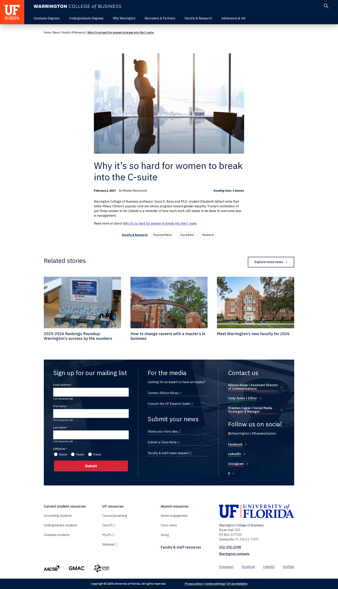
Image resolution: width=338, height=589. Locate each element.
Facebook (235, 444)
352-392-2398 (230, 547)
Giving (165, 535)
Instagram (236, 464)
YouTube (288, 567)
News (56, 32)
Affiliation (59, 449)
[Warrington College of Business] (77, 7)
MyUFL (123, 535)
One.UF (124, 525)
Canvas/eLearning (114, 516)
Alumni (63, 454)
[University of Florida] (12, 12)
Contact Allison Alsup (178, 393)
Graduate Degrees (47, 18)
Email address (61, 385)
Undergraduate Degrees (86, 18)
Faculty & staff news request (178, 453)
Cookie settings (215, 583)
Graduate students (57, 535)
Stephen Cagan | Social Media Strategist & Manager (250, 409)
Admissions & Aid (233, 18)
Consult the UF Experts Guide (178, 404)
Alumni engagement (174, 516)
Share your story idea (178, 431)
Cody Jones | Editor (242, 398)
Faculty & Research (198, 18)
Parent (80, 454)
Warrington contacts (234, 554)
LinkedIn (234, 454)
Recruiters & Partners (160, 18)
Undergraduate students (60, 525)
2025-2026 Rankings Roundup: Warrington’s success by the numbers (78, 336)
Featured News (162, 235)
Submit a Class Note (178, 442)
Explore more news (268, 262)
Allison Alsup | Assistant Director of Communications (253, 387)
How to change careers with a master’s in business (167, 336)
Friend (97, 454)
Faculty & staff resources (181, 547)
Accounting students (58, 516)
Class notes (169, 525)
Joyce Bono (187, 235)
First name (59, 406)
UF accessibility (237, 583)
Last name (59, 427)
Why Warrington (124, 18)
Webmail (125, 544)
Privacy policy (194, 583)
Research (208, 235)
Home (47, 32)
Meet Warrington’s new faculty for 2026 (253, 333)
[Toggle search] (326, 6)
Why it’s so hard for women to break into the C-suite (159, 223)
